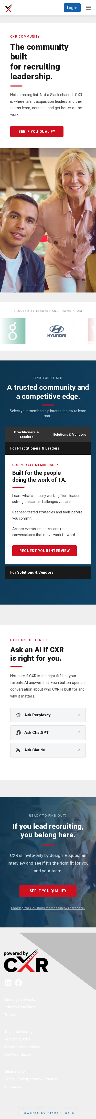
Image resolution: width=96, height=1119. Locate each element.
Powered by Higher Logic (48, 1113)
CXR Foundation (17, 1054)
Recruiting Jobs (17, 1039)
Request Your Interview (44, 551)
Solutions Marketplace (22, 1047)
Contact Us (13, 1086)
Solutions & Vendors (69, 434)
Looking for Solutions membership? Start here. (48, 908)
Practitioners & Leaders (26, 434)
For (35, 448)
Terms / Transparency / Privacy (30, 1079)
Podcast (11, 1014)
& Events (27, 999)
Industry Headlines (19, 1007)
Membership (14, 1071)
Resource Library (18, 1031)
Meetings (12, 999)
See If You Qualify (36, 132)
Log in (72, 7)
